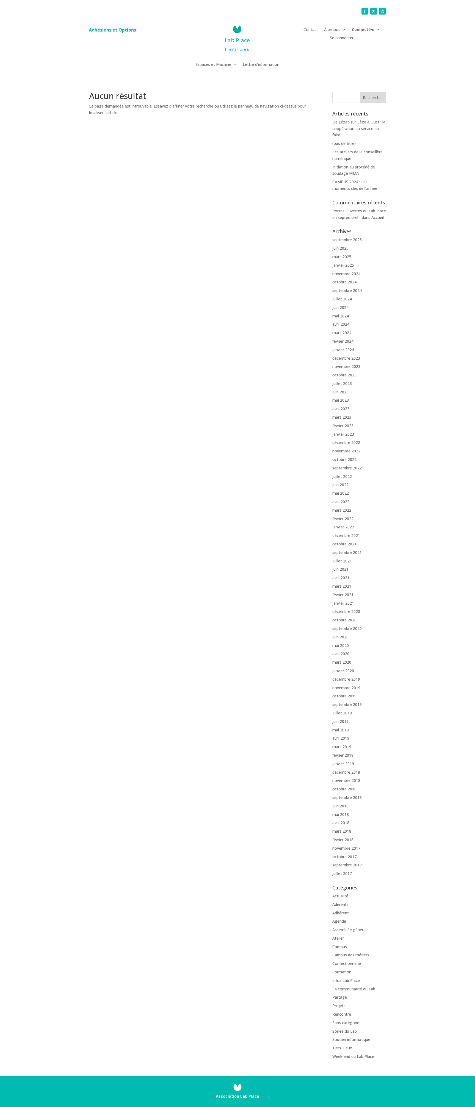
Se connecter (342, 38)
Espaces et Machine (213, 65)
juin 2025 (340, 248)
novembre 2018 (346, 780)
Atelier (338, 938)
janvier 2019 (343, 763)
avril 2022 (340, 501)
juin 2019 (340, 721)
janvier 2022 (343, 526)
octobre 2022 (344, 459)
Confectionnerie (346, 963)
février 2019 (343, 755)
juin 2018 (340, 806)
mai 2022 (340, 493)
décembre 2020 (346, 611)
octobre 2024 (344, 282)
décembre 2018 (346, 772)
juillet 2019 (342, 713)
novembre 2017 (346, 848)
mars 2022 (341, 510)
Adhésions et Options (112, 30)
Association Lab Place (237, 1096)
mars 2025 (341, 256)
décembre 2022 (346, 442)
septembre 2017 (347, 864)
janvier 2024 (343, 349)
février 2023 (343, 425)
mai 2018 (340, 814)
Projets (339, 1005)
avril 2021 (340, 577)
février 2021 (343, 594)
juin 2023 (340, 392)
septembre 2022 (347, 468)
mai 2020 (340, 645)
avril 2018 (340, 822)
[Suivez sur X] (373, 11)
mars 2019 (341, 746)
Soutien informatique (351, 1039)
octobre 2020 (344, 619)
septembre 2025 (347, 239)
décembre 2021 (346, 535)
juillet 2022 (342, 476)
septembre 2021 (347, 552)
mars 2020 (341, 662)
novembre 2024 (346, 273)
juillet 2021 (342, 561)
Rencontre (341, 1014)
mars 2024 (341, 332)
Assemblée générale (350, 929)
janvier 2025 (343, 265)
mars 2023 (341, 417)
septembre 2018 (347, 797)
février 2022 (343, 518)
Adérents (340, 904)
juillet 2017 (342, 873)
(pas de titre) (344, 143)
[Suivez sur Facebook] (364, 11)
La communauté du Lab (353, 988)
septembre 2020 (347, 628)
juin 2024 (340, 307)
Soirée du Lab (344, 1031)
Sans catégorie (345, 1022)
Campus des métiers (350, 954)
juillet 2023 (342, 383)
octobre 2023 (344, 375)
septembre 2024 (347, 290)
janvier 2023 (343, 434)
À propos (332, 30)
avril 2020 (340, 653)
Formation (341, 971)
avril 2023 (340, 408)
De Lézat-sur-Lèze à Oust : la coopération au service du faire (358, 128)
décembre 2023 (346, 358)
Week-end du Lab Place (353, 1056)
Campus (339, 946)
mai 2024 (340, 316)
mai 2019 (340, 730)
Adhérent (340, 913)
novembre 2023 (346, 366)
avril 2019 (340, 738)
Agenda (339, 921)
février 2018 (343, 839)
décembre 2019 (346, 679)
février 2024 (343, 341)
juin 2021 (340, 569)
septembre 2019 (347, 704)
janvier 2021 (343, 603)
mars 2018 (341, 831)
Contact (310, 30)
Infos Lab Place (346, 980)
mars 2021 (341, 586)
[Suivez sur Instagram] (382, 11)
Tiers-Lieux (342, 1047)
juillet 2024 (342, 299)
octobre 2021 (344, 544)
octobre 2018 (344, 788)
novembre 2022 (346, 450)
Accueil (377, 217)
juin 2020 (340, 637)
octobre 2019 (344, 695)
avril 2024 (340, 324)
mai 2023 (340, 400)
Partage (339, 997)
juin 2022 (340, 484)
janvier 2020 (343, 670)
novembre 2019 (346, 687)
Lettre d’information (261, 65)
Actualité (340, 895)
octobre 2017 (344, 856)
